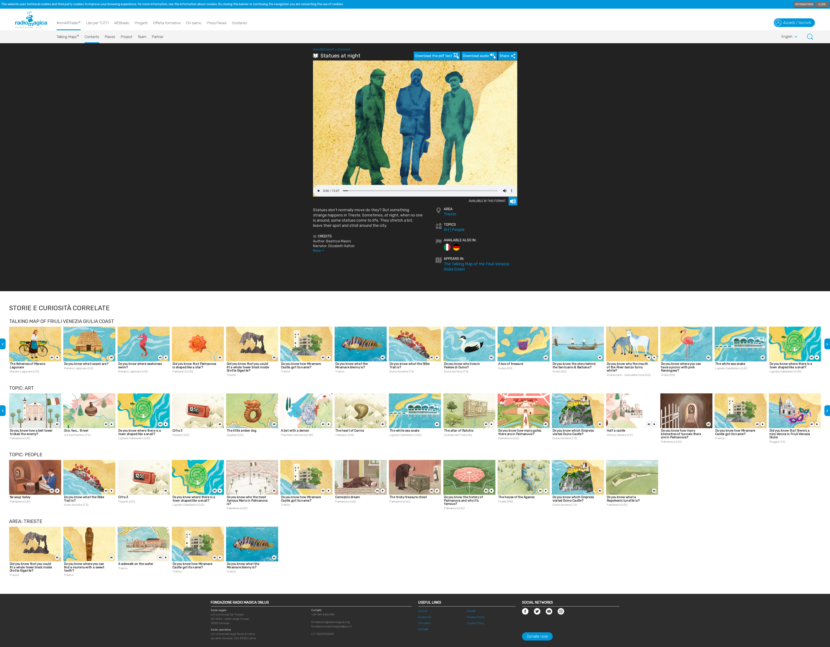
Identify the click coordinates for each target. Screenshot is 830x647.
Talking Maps (68, 36)
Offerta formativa (166, 23)
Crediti (471, 611)
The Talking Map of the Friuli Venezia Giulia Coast (476, 267)
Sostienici (239, 23)
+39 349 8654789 (323, 614)
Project (126, 37)
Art (446, 229)
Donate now (537, 636)
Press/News (217, 23)
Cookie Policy (475, 623)
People (458, 229)
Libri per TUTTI (97, 23)
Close (822, 4)
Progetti (141, 23)
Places (110, 37)
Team (142, 37)
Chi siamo (193, 23)
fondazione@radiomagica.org (330, 622)
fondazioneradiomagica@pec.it (331, 626)
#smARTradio (69, 23)
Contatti (423, 629)
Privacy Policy (476, 617)
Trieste (450, 214)
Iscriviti (422, 611)
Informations (804, 4)
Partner (157, 37)
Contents (92, 37)
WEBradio (121, 23)
